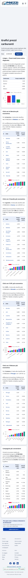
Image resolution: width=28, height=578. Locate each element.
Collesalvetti (9, 425)
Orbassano (8, 256)
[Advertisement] (14, 23)
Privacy (16, 557)
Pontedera (8, 400)
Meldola (15, 119)
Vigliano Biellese (8, 159)
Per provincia (5, 545)
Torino (7, 396)
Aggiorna (18, 54)
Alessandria (9, 319)
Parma (7, 411)
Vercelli (8, 172)
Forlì (7, 327)
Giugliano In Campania (9, 323)
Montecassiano (9, 260)
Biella (7, 155)
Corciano (8, 236)
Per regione (5, 543)
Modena (8, 418)
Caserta (8, 315)
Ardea (7, 331)
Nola (7, 342)
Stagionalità (18, 543)
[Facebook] (10, 563)
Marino (7, 335)
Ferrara (8, 407)
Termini (16, 559)
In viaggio (4, 553)
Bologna (8, 421)
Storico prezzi (18, 541)
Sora (7, 163)
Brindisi (13, 289)
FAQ (3, 559)
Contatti (17, 553)
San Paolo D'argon (8, 231)
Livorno (8, 338)
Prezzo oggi (5, 541)
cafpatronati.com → (14, 529)
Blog (3, 557)
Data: (2, 54)
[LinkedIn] (18, 563)
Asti (7, 151)
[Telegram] (14, 563)
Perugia (13, 373)
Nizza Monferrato (9, 142)
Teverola (8, 176)
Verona (7, 414)
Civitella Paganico (8, 147)
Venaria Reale (8, 168)
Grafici (16, 545)
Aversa (13, 205)
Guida (3, 555)
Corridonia (8, 253)
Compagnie (5, 547)
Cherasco (8, 244)
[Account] (22, 3)
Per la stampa (18, 555)
